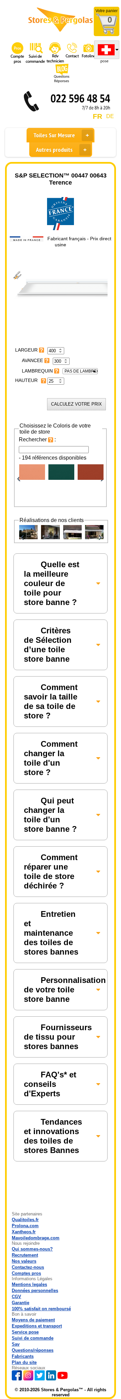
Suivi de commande (32, 1338)
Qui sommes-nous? (32, 1249)
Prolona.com (25, 1225)
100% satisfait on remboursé (41, 1308)
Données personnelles (35, 1290)
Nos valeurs (24, 1261)
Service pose (25, 1332)
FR (97, 116)
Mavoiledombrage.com (35, 1237)
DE (110, 116)
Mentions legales (29, 1284)
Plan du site (24, 1362)
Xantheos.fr (24, 1231)
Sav (15, 1344)
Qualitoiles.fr (25, 1219)
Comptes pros (26, 1273)
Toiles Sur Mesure (54, 135)
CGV (16, 1296)
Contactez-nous (28, 1267)
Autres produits (54, 150)
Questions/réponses (32, 1350)
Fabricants (23, 1356)
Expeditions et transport (37, 1325)
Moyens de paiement (33, 1319)
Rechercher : (37, 439)
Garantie (20, 1302)
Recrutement (25, 1255)
